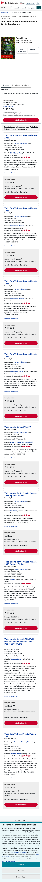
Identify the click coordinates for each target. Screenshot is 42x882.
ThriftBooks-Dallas (16, 372)
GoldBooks (13, 511)
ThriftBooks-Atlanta (17, 226)
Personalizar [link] (21, 877)
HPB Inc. (13, 579)
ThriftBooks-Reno (16, 153)
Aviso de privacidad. (8, 861)
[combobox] (23, 7)
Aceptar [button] (21, 865)
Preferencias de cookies (19, 852)
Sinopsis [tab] (6, 85)
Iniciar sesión (30, 3)
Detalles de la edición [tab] (20, 85)
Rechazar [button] (21, 871)
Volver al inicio (21, 820)
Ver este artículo (8, 106)
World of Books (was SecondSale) (21, 442)
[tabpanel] (20, 91)
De (22, 50)
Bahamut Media (15, 753)
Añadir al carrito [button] (21, 120)
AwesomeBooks (15, 659)
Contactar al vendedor (11, 173)
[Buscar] (39, 7)
